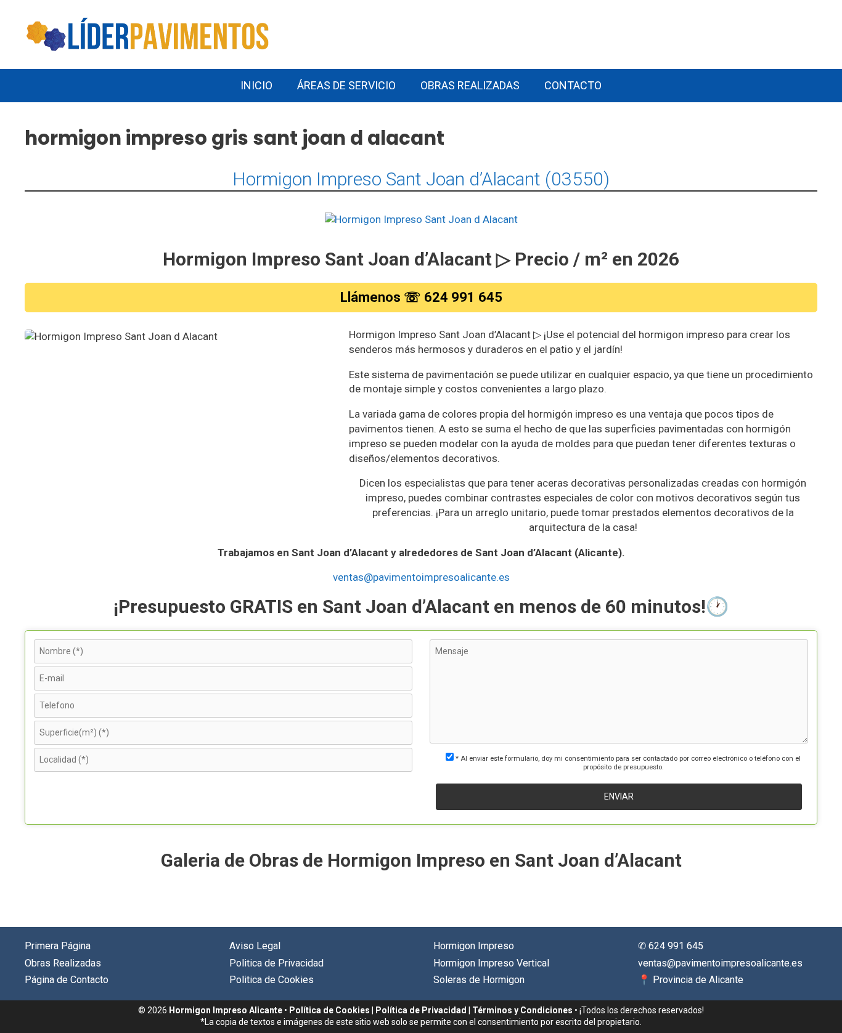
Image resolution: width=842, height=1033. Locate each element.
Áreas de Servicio (346, 85)
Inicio (256, 85)
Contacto (573, 85)
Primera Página (58, 946)
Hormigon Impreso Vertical (491, 963)
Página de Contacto (66, 980)
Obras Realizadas (470, 85)
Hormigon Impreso (473, 946)
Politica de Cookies (271, 980)
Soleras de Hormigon (479, 980)
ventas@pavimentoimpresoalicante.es (421, 577)
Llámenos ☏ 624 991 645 (421, 297)
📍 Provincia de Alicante (690, 980)
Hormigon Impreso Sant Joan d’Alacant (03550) (421, 179)
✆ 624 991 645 (670, 946)
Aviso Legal (254, 946)
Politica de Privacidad (276, 963)
